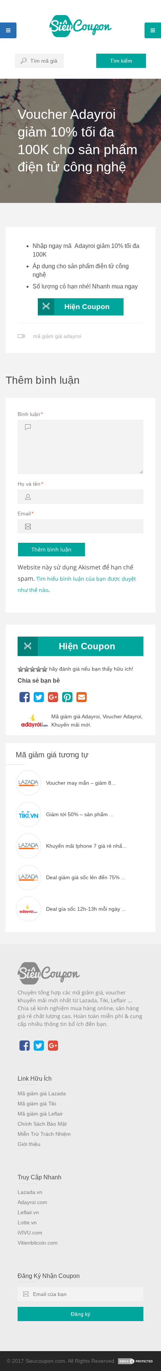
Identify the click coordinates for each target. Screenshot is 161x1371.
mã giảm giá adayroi (57, 336)
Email (25, 514)
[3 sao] (33, 669)
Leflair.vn (28, 1212)
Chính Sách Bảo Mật (42, 1124)
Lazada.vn (30, 1192)
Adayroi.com (32, 1202)
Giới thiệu (29, 1144)
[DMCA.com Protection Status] (136, 1361)
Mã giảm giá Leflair (40, 1114)
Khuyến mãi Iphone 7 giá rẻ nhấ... (86, 846)
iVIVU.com (30, 1233)
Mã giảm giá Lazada (42, 1093)
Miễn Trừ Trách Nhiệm (44, 1134)
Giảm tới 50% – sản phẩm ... (80, 814)
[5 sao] (45, 669)
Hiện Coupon (87, 307)
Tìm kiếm (121, 61)
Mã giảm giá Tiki (37, 1104)
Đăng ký (80, 1314)
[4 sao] (39, 669)
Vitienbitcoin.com (38, 1243)
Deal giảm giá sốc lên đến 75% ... (85, 877)
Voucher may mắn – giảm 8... (81, 783)
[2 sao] (27, 669)
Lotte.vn (27, 1222)
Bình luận (30, 414)
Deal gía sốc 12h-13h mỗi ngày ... (86, 909)
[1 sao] (21, 669)
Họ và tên (30, 484)
